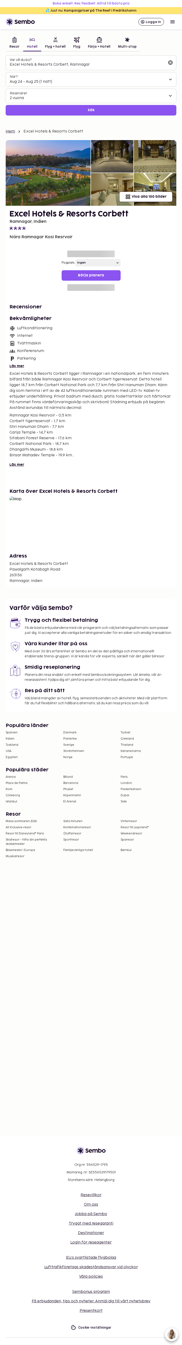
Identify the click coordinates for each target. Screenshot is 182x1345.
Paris (124, 777)
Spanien (12, 732)
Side (124, 801)
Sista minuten (72, 821)
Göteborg (13, 795)
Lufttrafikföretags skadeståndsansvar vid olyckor (91, 1267)
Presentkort (91, 1310)
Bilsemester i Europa (20, 850)
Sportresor (71, 840)
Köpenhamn (72, 795)
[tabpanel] (91, 85)
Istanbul (11, 801)
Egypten (12, 757)
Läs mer (16, 366)
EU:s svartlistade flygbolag (91, 1257)
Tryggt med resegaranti (91, 1223)
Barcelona (70, 783)
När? (14, 77)
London (126, 783)
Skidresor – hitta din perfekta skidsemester (26, 842)
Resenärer (18, 93)
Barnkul (126, 850)
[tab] (14, 43)
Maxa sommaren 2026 (21, 821)
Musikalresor (15, 856)
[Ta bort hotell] (170, 62)
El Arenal (69, 801)
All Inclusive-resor (18, 827)
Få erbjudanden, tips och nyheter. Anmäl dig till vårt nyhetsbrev (91, 1301)
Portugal (127, 757)
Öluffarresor (72, 833)
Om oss (91, 1204)
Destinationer (91, 1233)
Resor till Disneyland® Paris (25, 833)
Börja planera (91, 275)
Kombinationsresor (77, 827)
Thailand (127, 745)
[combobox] (87, 64)
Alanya (11, 777)
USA (8, 751)
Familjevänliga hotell (78, 850)
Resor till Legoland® (135, 827)
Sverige (68, 745)
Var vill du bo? (21, 60)
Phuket (68, 789)
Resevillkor (91, 1195)
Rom (9, 789)
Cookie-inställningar (95, 1327)
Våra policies (91, 1276)
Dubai (125, 795)
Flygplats (68, 263)
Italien (10, 739)
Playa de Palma (16, 783)
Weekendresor (131, 833)
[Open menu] (172, 22)
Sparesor (127, 840)
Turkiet (125, 732)
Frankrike (70, 739)
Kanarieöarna (131, 751)
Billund (68, 777)
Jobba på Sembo (91, 1214)
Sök (91, 110)
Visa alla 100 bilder (149, 196)
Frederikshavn (131, 789)
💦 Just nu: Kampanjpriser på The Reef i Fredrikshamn (91, 11)
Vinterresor (129, 821)
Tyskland (12, 745)
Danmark (70, 732)
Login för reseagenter (91, 1242)
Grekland (127, 739)
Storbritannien (73, 751)
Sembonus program (91, 1292)
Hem (10, 131)
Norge (68, 757)
